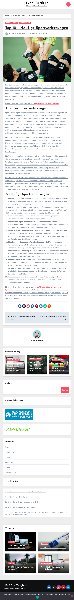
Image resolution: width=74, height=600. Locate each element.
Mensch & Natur (11, 23)
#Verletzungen (42, 33)
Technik (8, 467)
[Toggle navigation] (4, 4)
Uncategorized (24, 23)
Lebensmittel (10, 452)
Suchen (8, 383)
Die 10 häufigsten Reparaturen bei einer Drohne (22, 502)
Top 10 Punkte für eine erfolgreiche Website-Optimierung (26, 492)
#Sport (34, 33)
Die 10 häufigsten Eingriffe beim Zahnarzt (14, 366)
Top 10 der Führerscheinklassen (16, 497)
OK (37, 597)
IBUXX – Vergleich (15, 585)
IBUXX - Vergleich (36, 2)
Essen (7, 447)
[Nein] (72, 596)
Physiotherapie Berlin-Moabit (46, 104)
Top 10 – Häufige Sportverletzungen (36, 28)
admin (14, 33)
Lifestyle (8, 457)
